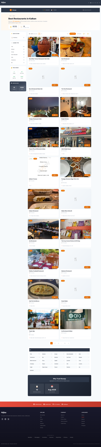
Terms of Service (64, 421)
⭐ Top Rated (72, 33)
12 (64, 343)
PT (99, 2)
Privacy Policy (63, 419)
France (41, 419)
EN (90, 2)
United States (42, 425)
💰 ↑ (84, 33)
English (82, 417)
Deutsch (83, 423)
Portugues (83, 425)
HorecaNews (44, 437)
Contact (62, 417)
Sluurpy (41, 427)
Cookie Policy (63, 423)
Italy (41, 417)
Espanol (82, 419)
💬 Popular (79, 33)
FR (95, 2)
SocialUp (71, 437)
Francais (83, 421)
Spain (41, 421)
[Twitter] (8, 419)
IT (88, 2)
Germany (42, 423)
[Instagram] (5, 419)
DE (97, 2)
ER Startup (65, 437)
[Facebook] (2, 419)
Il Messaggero (37, 437)
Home (10, 15)
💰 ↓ (88, 33)
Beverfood (51, 437)
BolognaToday (58, 437)
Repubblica (30, 437)
